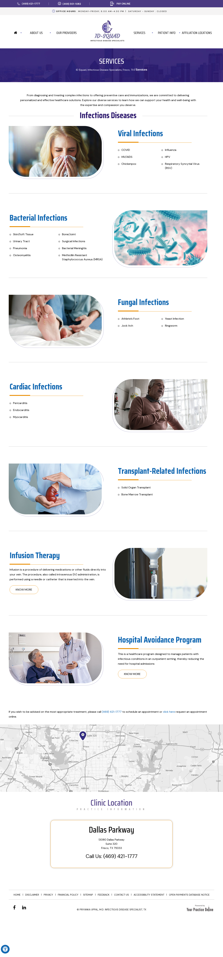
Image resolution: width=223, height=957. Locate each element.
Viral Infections (140, 133)
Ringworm (171, 325)
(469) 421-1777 (31, 3)
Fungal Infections (143, 302)
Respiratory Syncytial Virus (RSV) (182, 166)
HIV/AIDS (126, 157)
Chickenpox (128, 164)
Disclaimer (32, 894)
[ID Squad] (107, 29)
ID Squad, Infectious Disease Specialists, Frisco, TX (105, 69)
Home (17, 894)
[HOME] (15, 32)
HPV (167, 157)
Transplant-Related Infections (162, 470)
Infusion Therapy (35, 555)
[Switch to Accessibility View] (5, 949)
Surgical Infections (73, 241)
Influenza (170, 150)
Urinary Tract (21, 241)
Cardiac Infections (36, 386)
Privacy (48, 894)
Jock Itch (127, 325)
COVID (125, 150)
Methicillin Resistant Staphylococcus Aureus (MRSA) (82, 257)
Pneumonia (20, 248)
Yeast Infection (174, 319)
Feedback (103, 894)
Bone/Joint (69, 234)
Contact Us (121, 894)
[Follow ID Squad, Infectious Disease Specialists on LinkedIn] (24, 907)
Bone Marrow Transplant (137, 494)
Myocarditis (20, 417)
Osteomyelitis (22, 255)
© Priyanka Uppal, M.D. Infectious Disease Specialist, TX (111, 909)
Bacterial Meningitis (74, 248)
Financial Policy (68, 894)
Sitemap (88, 894)
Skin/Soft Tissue (23, 234)
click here (169, 712)
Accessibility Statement (149, 894)
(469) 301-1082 (72, 3)
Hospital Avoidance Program (159, 639)
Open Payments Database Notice (189, 894)
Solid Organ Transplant (136, 487)
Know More (24, 589)
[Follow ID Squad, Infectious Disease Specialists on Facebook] (14, 907)
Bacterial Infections (38, 217)
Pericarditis (20, 403)
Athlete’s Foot (130, 319)
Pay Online (123, 3)
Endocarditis (21, 410)
